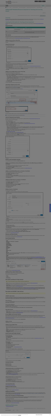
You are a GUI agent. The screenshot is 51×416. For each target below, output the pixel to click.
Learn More (19, 415)
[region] (25, 415)
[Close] (50, 414)
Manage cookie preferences (39, 414)
